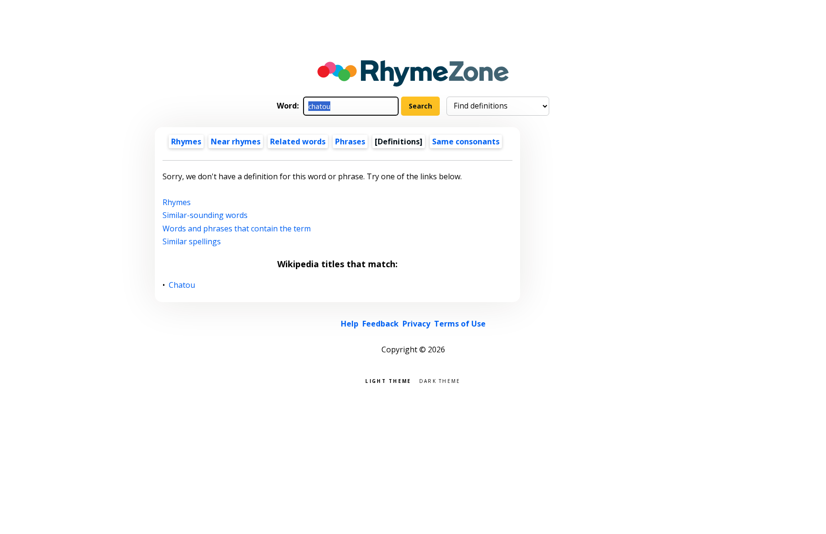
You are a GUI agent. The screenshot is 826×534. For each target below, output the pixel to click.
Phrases (350, 141)
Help (350, 323)
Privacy (416, 323)
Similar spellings (192, 241)
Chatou (182, 285)
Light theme (388, 380)
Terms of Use (460, 323)
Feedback (380, 323)
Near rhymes (236, 141)
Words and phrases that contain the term (237, 228)
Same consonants (466, 141)
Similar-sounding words (205, 215)
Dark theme (440, 380)
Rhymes (186, 141)
